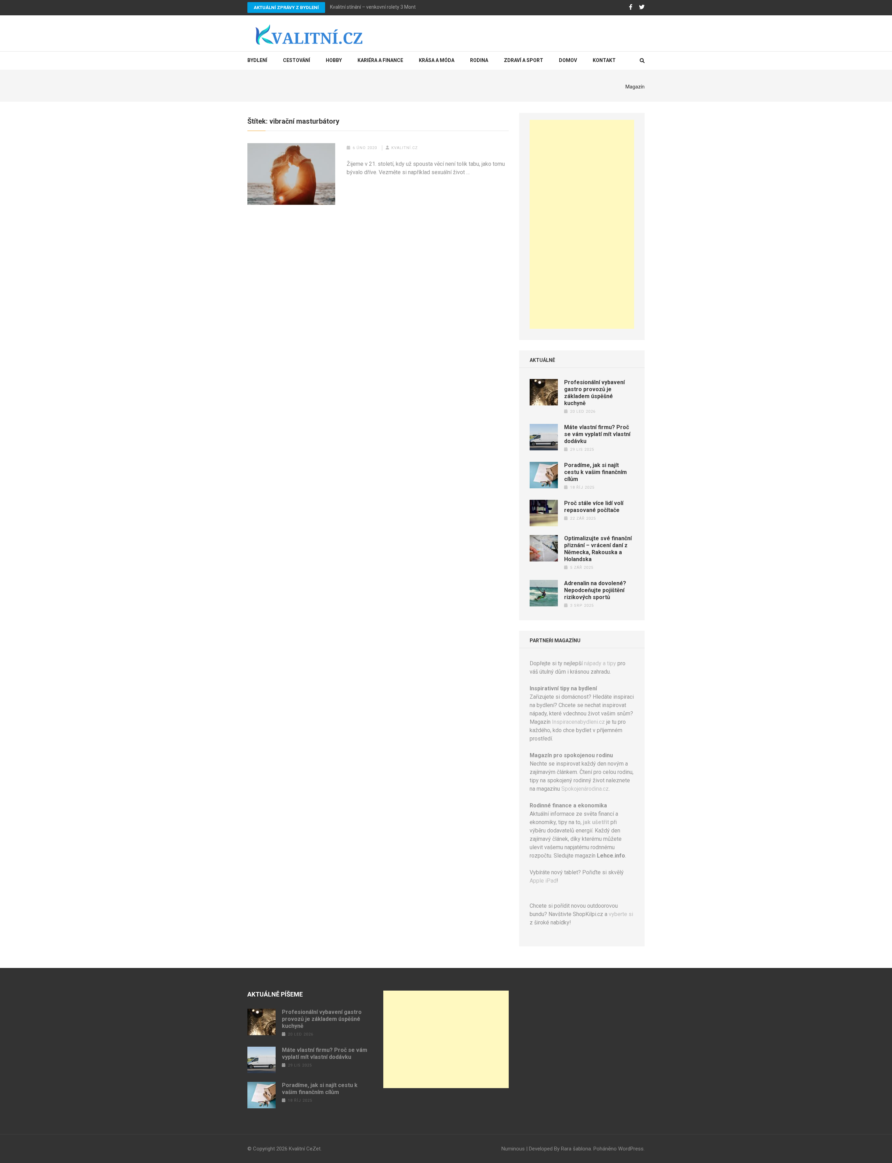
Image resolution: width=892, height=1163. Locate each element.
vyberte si (621, 914)
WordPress (631, 1149)
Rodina (479, 60)
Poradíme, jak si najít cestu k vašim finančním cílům (595, 472)
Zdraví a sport (523, 60)
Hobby (334, 60)
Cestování (296, 60)
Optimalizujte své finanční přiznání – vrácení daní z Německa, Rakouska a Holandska (598, 549)
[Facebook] (630, 7)
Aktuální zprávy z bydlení (286, 7)
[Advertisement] (582, 224)
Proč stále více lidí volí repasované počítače (593, 506)
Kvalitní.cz (404, 148)
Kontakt (604, 60)
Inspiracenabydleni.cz (578, 722)
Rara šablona (576, 1149)
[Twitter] (642, 7)
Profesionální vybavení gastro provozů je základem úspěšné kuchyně (594, 392)
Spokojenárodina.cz (585, 788)
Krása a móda (436, 60)
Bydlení (257, 60)
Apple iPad (543, 880)
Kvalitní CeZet (305, 1149)
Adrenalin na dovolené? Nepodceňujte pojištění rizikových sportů (595, 590)
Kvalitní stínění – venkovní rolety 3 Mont (373, 7)
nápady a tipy (600, 663)
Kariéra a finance (380, 60)
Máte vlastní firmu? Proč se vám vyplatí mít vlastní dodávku (597, 434)
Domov (568, 60)
